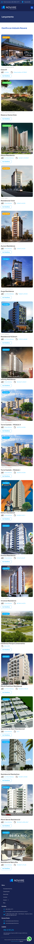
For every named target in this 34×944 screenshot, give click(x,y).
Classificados (6, 891)
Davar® (21, 941)
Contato (5, 897)
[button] (32, 7)
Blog (4, 902)
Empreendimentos (7, 888)
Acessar (5, 900)
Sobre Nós (5, 894)
